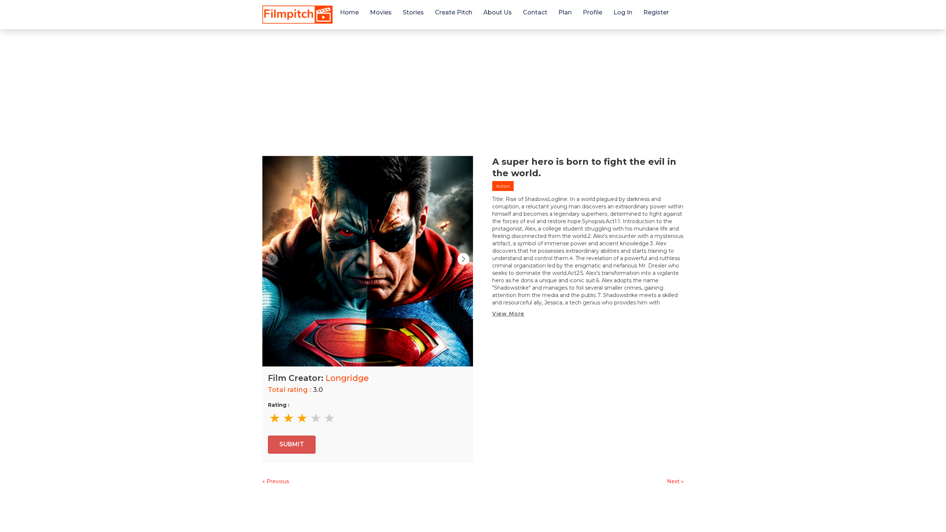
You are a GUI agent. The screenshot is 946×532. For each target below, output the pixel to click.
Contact (535, 12)
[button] (463, 259)
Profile (592, 12)
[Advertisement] (473, 84)
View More (508, 313)
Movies (381, 12)
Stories (413, 12)
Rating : (278, 405)
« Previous (275, 481)
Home (349, 12)
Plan (565, 12)
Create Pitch (453, 12)
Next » (675, 481)
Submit (291, 444)
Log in (622, 12)
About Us (497, 12)
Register (656, 12)
